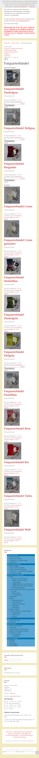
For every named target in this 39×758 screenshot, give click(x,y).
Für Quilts (12, 642)
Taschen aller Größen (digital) (18, 569)
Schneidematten (17, 595)
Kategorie (7, 54)
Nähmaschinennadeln (18, 604)
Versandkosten (17, 102)
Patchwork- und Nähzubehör (15, 575)
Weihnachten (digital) (15, 573)
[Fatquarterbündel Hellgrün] (12, 340)
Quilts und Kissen (15, 557)
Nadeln (12, 598)
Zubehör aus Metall (15, 633)
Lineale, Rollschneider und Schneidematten (22, 589)
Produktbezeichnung (10, 50)
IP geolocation (31, 741)
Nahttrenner (15, 615)
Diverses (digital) (14, 566)
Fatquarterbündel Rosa (17, 428)
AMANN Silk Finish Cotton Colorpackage (19, 581)
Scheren (14, 616)
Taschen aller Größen (16, 558)
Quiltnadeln (15, 606)
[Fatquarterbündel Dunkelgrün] (12, 303)
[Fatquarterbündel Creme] (12, 195)
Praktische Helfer (14, 609)
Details (6, 107)
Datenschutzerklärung (14, 733)
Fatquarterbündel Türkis (18, 495)
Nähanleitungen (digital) (13, 564)
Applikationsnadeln (17, 600)
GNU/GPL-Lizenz (20, 751)
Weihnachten (13, 562)
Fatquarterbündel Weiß (17, 529)
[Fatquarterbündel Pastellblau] (11, 380)
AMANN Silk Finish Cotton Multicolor (22, 584)
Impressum (9, 732)
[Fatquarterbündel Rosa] (12, 417)
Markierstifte (13, 597)
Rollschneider (16, 593)
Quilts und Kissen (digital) (17, 568)
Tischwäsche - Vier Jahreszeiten (19, 560)
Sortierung (7, 55)
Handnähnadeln (17, 602)
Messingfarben (16, 635)
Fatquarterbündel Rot (16, 462)
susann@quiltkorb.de (24, 21)
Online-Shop (15, 43)
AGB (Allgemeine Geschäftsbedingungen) (18, 734)
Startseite (7, 43)
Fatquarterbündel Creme (18, 206)
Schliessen (32, 6)
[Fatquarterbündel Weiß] (11, 518)
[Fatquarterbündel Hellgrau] (12, 117)
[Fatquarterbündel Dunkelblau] (12, 266)
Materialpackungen (12, 555)
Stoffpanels (13, 622)
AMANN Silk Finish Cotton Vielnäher (22, 586)
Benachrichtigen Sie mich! (11, 217)
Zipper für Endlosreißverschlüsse (19, 631)
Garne (11, 577)
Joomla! (4, 751)
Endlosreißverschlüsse (16, 626)
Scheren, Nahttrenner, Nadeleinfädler (20, 611)
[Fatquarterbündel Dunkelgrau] (12, 77)
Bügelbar (12, 640)
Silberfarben (15, 636)
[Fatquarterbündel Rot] (12, 451)
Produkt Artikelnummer (11, 52)
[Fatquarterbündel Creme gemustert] (11, 228)
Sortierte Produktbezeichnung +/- (14, 48)
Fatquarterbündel (15, 620)
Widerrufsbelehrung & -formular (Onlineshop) (23, 736)
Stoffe (8, 618)
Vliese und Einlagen (12, 638)
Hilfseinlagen (13, 644)
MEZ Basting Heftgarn (18, 587)
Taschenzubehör (12, 624)
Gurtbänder (13, 627)
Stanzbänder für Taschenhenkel (19, 629)
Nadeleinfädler (16, 613)
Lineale (14, 591)
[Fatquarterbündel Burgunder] (12, 152)
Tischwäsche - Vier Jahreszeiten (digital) (21, 571)
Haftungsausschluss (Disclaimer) (23, 732)
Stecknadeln (15, 607)
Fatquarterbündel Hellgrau (19, 128)
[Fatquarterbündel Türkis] (12, 484)
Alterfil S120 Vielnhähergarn (20, 578)
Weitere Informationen (20, 6)
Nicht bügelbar (14, 645)
